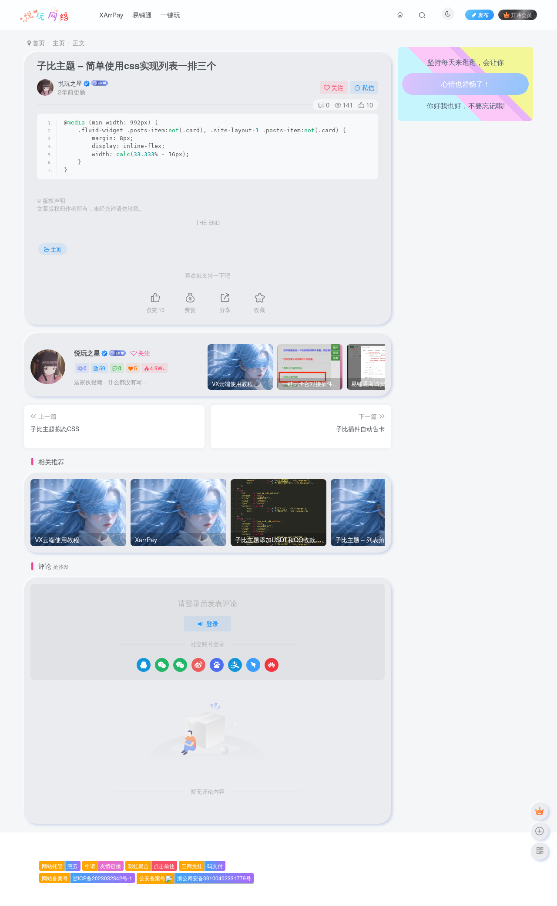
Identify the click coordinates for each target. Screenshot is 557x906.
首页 (38, 42)
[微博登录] (198, 665)
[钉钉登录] (253, 665)
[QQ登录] (144, 665)
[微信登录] (162, 665)
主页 (59, 42)
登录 (212, 623)
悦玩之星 (70, 83)
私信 (368, 87)
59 (102, 368)
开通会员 (521, 14)
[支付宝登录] (235, 665)
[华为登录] (271, 665)
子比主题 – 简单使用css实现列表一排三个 (126, 65)
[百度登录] (217, 665)
